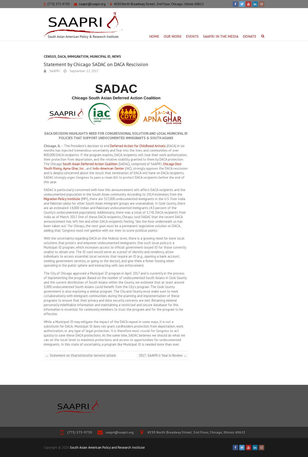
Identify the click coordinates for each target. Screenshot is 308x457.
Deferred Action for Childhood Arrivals (138, 146)
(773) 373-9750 (58, 4)
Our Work (173, 36)
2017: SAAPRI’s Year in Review (163, 355)
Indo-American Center (108, 168)
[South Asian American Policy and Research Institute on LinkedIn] (255, 4)
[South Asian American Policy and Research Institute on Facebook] (235, 4)
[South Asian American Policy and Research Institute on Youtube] (248, 4)
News (116, 56)
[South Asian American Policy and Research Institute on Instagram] (261, 4)
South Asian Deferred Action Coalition (90, 164)
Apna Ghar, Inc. (74, 168)
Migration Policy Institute (62, 199)
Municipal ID (100, 56)
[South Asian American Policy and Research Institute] (83, 25)
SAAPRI (54, 71)
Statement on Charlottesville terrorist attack (81, 355)
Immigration (77, 56)
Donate (249, 36)
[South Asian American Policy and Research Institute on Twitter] (242, 4)
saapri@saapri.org (92, 4)
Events (192, 36)
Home (154, 36)
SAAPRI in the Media (220, 36)
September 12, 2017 (84, 71)
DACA (62, 56)
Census (50, 56)
